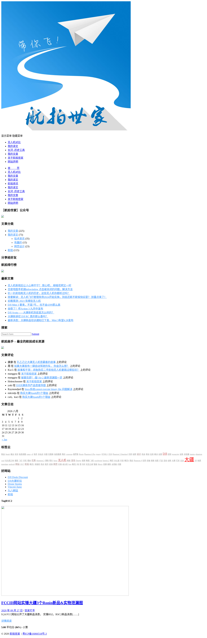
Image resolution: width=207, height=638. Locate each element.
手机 (25, 460)
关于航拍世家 (15, 157)
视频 (83, 460)
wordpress (98, 460)
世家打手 (30, 610)
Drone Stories (15, 484)
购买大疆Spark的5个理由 (34, 393)
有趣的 (18, 242)
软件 (35, 454)
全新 (181, 454)
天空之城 (89, 464)
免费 (199, 460)
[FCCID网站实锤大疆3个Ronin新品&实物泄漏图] (65, 594)
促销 (51, 464)
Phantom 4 (138, 460)
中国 (46, 454)
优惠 (34, 460)
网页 (55, 464)
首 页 (13, 168)
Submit (35, 334)
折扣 (16, 454)
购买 (42, 464)
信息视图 (22, 454)
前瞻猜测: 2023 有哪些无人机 (24, 301)
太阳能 (114, 464)
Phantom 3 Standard (120, 454)
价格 (60, 464)
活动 (165, 460)
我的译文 (13, 146)
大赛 (173, 460)
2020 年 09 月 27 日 (12, 610)
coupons (69, 454)
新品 (3, 454)
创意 (160, 454)
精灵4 (126, 460)
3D (196, 460)
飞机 (92, 460)
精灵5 (32, 464)
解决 (156, 454)
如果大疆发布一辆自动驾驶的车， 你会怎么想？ (41, 366)
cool (3, 460)
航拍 (10, 250)
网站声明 (13, 161)
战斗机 (65, 464)
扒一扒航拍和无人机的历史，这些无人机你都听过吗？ (39, 293)
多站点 (40, 454)
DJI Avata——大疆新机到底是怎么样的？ (31, 312)
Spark (7, 454)
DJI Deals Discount (18, 477)
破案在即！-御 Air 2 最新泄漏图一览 (41, 377)
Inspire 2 (106, 460)
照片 (51, 460)
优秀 (144, 460)
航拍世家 (15, 633)
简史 (131, 460)
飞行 (20, 460)
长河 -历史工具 (16, 150)
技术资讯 (19, 238)
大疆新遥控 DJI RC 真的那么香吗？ (28, 316)
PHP (83, 464)
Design (78, 460)
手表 (130, 454)
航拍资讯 (13, 183)
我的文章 (13, 154)
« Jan (4, 439)
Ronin (81, 454)
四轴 (148, 460)
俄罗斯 (75, 454)
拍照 (134, 454)
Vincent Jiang (15, 486)
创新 (169, 460)
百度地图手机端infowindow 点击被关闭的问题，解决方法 (40, 289)
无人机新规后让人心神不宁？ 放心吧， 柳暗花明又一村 (39, 285)
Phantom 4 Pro (89, 454)
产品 (161, 460)
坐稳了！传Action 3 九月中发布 (25, 308)
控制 (169, 454)
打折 (178, 460)
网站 (17, 464)
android (12, 464)
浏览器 (186, 454)
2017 (22, 464)
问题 (119, 464)
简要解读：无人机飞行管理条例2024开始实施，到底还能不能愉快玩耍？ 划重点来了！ (57, 297)
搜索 (152, 460)
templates (4, 464)
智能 (95, 464)
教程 (88, 460)
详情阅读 (6, 620)
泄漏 (105, 464)
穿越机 (37, 464)
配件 (47, 464)
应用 (152, 454)
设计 (139, 454)
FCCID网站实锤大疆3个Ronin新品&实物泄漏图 (42, 603)
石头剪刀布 (9, 460)
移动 (147, 454)
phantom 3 (40, 460)
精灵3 (74, 464)
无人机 (62, 460)
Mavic (100, 464)
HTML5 (105, 454)
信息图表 (57, 454)
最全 (12, 454)
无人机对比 (14, 142)
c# (32, 454)
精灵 (112, 460)
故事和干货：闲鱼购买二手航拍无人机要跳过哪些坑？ (48, 369)
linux (55, 460)
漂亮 (47, 460)
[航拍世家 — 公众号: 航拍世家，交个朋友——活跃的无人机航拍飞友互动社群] (66, 129)
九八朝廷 (13, 490)
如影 (157, 460)
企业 (182, 460)
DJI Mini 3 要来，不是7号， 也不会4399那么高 (34, 304)
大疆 (189, 459)
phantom (199, 454)
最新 (109, 464)
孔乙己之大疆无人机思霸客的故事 (36, 362)
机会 (143, 454)
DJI (165, 453)
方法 (110, 454)
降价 (63, 454)
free (69, 464)
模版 (69, 460)
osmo (29, 454)
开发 (122, 460)
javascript (175, 454)
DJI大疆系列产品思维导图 (31, 385)
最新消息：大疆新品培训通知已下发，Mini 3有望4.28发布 (40, 320)
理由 (29, 460)
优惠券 (51, 454)
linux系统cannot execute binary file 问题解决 (48, 389)
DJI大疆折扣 (15, 481)
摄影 (16, 460)
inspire (192, 454)
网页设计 (19, 246)
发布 (73, 460)
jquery (98, 454)
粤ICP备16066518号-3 (34, 633)
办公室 (117, 460)
